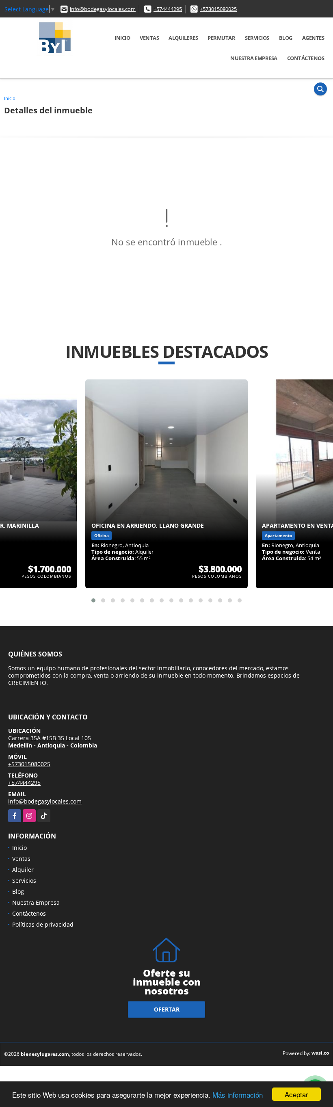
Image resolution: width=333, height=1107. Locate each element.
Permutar (221, 37)
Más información (237, 1095)
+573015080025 (218, 9)
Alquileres (183, 37)
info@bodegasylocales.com (103, 9)
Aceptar (296, 1094)
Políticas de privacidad (43, 924)
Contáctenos (305, 58)
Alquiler (23, 869)
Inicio (122, 37)
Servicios (257, 37)
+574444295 (168, 9)
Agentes (313, 37)
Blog (285, 37)
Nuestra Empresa (253, 58)
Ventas (149, 37)
